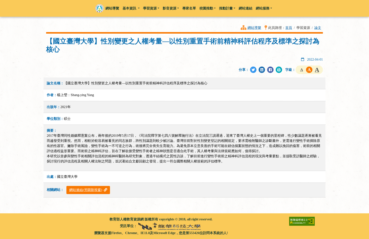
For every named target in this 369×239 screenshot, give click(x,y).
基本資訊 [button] (130, 8)
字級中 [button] (309, 70)
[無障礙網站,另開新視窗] (302, 221)
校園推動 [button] (206, 8)
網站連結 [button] (245, 8)
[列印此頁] (279, 70)
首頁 (288, 28)
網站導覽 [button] (112, 8)
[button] (99, 8)
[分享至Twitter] (253, 70)
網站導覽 (254, 28)
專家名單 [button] (189, 8)
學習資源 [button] (150, 8)
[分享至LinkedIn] (262, 70)
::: (47, 219)
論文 (317, 28)
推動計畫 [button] (226, 8)
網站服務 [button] (262, 8)
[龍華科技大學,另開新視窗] (170, 226)
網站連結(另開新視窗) (85, 190)
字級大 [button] (317, 70)
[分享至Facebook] (270, 70)
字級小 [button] (301, 70)
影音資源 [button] (169, 8)
